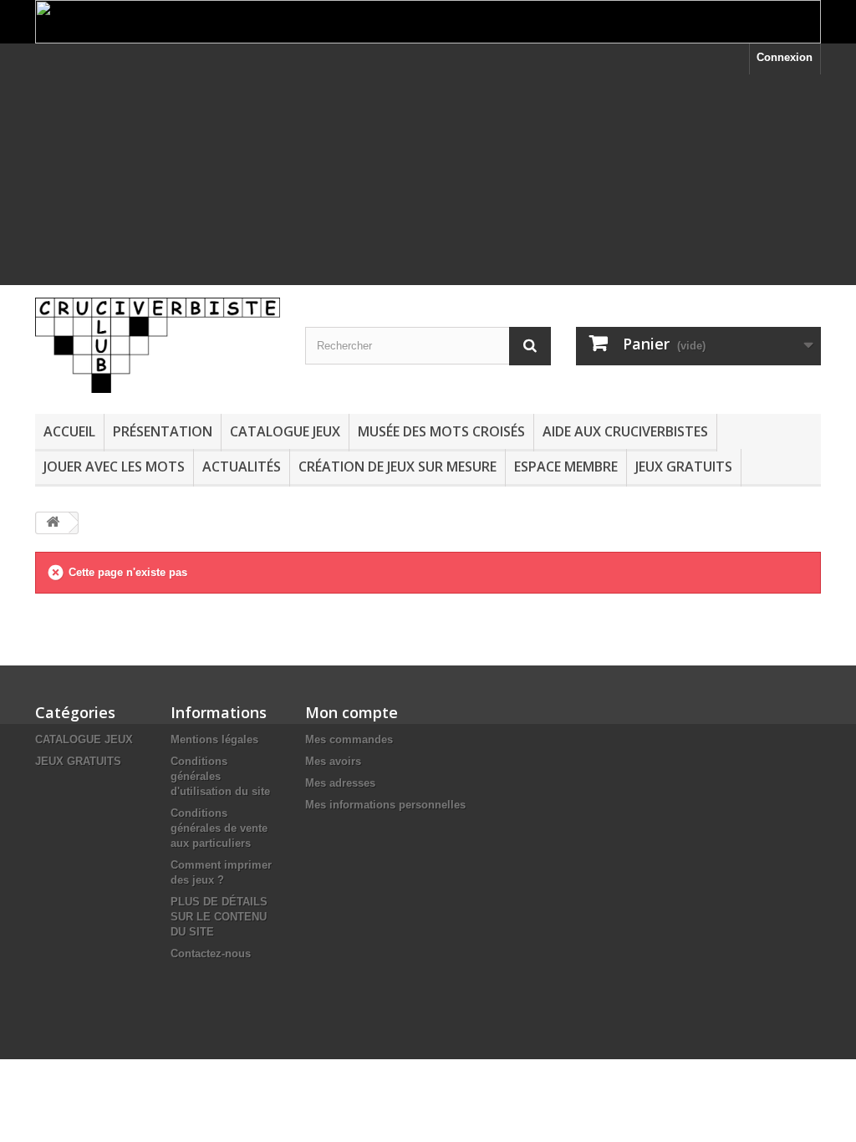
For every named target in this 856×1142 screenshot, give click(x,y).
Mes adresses (340, 783)
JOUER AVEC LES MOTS (114, 466)
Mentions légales (214, 739)
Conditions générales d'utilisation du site (220, 776)
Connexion (785, 57)
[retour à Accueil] (53, 522)
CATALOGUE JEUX (285, 431)
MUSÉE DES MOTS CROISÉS (441, 431)
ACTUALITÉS (241, 466)
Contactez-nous (211, 953)
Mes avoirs (333, 761)
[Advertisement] (428, 191)
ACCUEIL (69, 431)
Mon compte (351, 712)
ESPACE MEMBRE (566, 466)
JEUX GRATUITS (683, 466)
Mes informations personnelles (385, 804)
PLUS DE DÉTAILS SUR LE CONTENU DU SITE (219, 916)
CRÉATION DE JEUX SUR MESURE (397, 466)
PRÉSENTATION (162, 431)
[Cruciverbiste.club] (157, 345)
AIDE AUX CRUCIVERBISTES (625, 431)
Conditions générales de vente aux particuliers (219, 828)
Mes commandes (349, 739)
